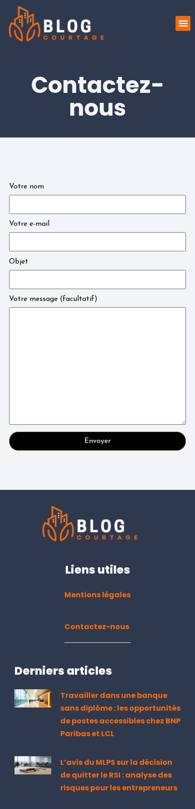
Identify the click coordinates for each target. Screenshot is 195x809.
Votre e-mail (29, 224)
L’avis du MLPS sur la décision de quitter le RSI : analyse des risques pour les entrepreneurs (118, 775)
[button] (183, 23)
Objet (18, 261)
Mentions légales (97, 595)
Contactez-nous (96, 626)
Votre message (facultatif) (53, 299)
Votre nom (26, 186)
